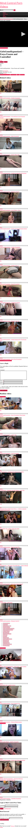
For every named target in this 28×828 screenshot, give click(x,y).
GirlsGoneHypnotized (8, 19)
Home (4, 12)
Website (2, 383)
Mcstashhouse (6, 632)
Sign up (12, 826)
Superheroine (6, 641)
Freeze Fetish (13, 74)
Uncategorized (6, 645)
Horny (18, 74)
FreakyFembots (6, 627)
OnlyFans (5, 635)
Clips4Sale (5, 624)
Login (2, 808)
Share (5, 61)
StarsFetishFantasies (7, 639)
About (2, 61)
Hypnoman (5, 70)
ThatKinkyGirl (6, 643)
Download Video (4, 48)
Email (2, 382)
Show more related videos (6, 360)
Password (2, 807)
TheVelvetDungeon (7, 644)
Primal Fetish (6, 637)
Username (2, 805)
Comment (2, 370)
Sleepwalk (22, 74)
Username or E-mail (4, 818)
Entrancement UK (7, 626)
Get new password (4, 819)
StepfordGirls (6, 640)
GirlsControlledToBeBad (8, 628)
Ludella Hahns (6, 631)
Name (2, 380)
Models (4, 16)
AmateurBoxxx (6, 623)
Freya (5, 73)
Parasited (5, 636)
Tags (4, 15)
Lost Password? (7, 808)
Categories (5, 14)
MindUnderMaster (7, 634)
